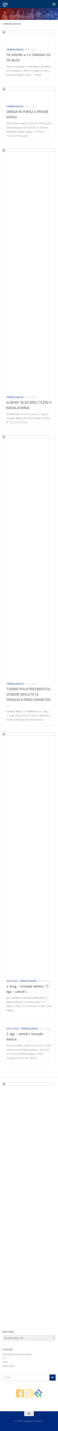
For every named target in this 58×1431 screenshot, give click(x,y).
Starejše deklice (15, 49)
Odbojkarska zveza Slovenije (16, 1354)
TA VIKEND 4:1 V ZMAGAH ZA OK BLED (28, 57)
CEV (4, 1358)
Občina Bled (8, 1366)
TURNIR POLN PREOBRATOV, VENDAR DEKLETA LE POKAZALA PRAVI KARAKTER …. (28, 697)
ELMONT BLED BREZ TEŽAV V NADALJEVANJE (29, 405)
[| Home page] (5, 4)
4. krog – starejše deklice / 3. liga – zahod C (27, 988)
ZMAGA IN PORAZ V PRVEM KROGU (27, 114)
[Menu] (54, 4)
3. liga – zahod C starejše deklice (24, 1036)
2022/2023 (12, 981)
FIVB (4, 1362)
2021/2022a (12, 1028)
